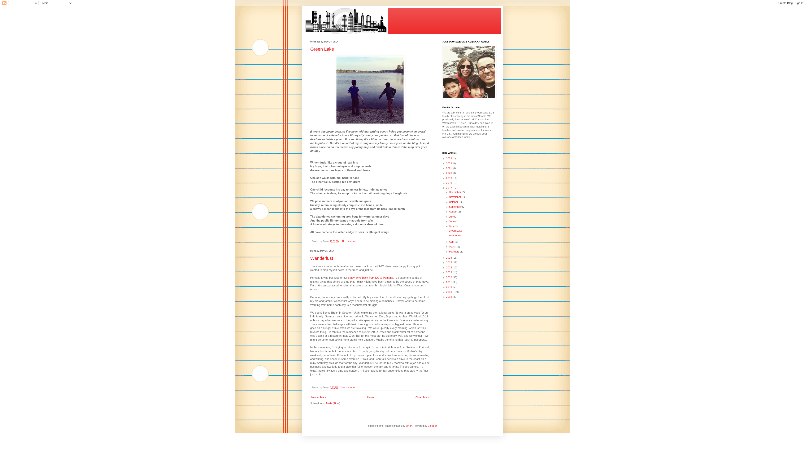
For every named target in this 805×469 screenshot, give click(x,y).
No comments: (350, 241)
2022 (449, 163)
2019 (449, 178)
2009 (449, 292)
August (453, 211)
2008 (449, 296)
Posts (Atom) (333, 403)
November (455, 197)
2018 (449, 183)
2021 (449, 168)
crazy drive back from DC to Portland (370, 277)
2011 (449, 282)
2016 (449, 257)
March (453, 246)
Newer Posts (318, 397)
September (455, 206)
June (452, 221)
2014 (449, 267)
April (452, 241)
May (451, 226)
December (455, 192)
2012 (449, 277)
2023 (449, 158)
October (454, 202)
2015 (449, 262)
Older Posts (422, 397)
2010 (449, 287)
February (454, 251)
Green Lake (322, 49)
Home (370, 397)
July (451, 216)
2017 (449, 188)
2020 (449, 173)
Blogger (432, 425)
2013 (449, 272)
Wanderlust (321, 258)
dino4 (409, 425)
